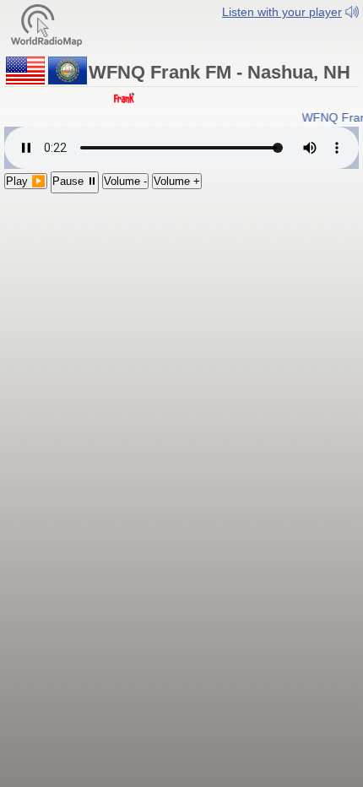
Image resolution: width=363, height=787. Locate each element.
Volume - (125, 181)
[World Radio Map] (46, 24)
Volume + (177, 181)
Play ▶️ (26, 181)
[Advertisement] (181, 300)
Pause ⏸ (74, 181)
